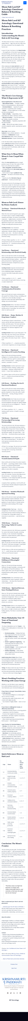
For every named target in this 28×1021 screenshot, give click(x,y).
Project (14, 1003)
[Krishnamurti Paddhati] (7, 2)
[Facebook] (7, 993)
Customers (14, 1009)
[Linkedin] (20, 993)
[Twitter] (11, 993)
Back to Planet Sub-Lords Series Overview (13, 959)
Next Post (14, 968)
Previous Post (14, 964)
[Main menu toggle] (25, 2)
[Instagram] (17, 993)
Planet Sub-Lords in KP (8, 17)
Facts (14, 1007)
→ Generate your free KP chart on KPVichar (12, 906)
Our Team (14, 1005)
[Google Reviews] (14, 993)
